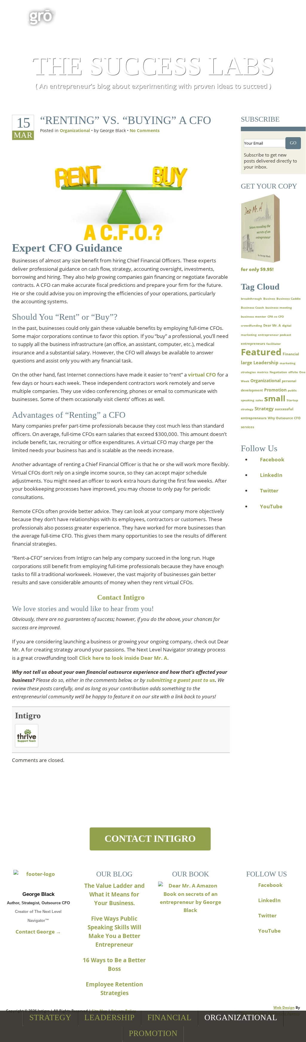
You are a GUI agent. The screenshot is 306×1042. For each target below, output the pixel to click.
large (246, 362)
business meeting (278, 307)
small (274, 398)
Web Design (284, 1007)
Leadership (109, 1017)
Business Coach (252, 307)
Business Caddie (288, 298)
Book (77, 15)
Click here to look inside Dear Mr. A (123, 657)
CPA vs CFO (275, 316)
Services (118, 15)
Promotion (153, 1033)
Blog (267, 15)
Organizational (240, 1017)
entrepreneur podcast (274, 335)
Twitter (269, 490)
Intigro (28, 715)
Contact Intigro (121, 597)
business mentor (253, 316)
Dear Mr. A (272, 325)
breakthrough (251, 298)
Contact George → (38, 931)
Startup (292, 400)
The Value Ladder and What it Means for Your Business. (114, 894)
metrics (262, 372)
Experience (221, 15)
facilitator (273, 344)
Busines (269, 298)
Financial (169, 1017)
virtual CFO (202, 374)
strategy (247, 409)
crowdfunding (251, 325)
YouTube (271, 506)
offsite (293, 372)
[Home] (38, 878)
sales (259, 400)
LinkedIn (271, 475)
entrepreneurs (253, 344)
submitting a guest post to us (180, 680)
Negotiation (278, 372)
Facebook (272, 459)
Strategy (50, 1017)
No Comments (145, 130)
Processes (168, 15)
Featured (261, 352)
